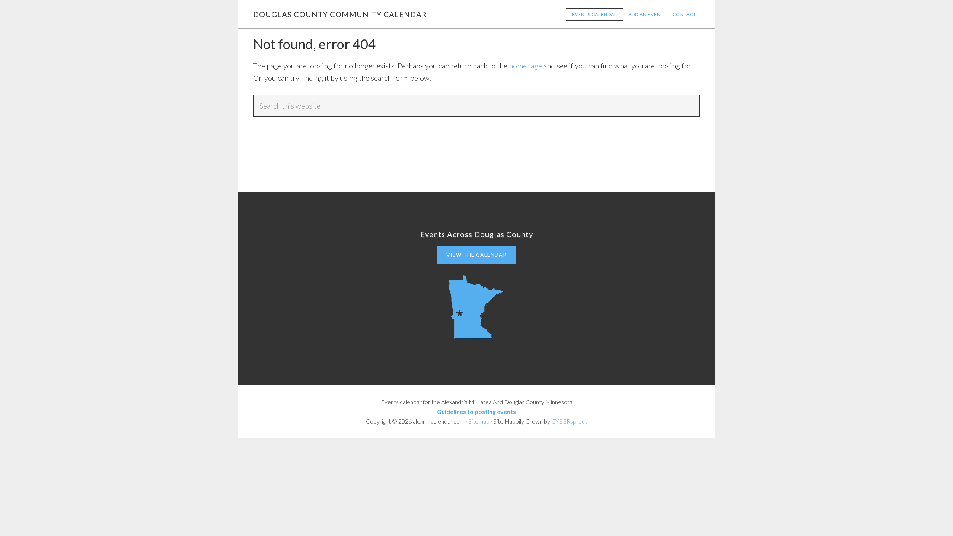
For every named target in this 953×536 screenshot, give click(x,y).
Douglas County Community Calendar (340, 14)
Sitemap (479, 421)
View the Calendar (476, 255)
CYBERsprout (569, 421)
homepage (525, 65)
